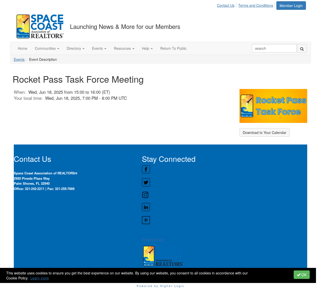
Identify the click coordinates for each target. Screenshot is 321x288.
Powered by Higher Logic (161, 286)
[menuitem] (227, 4)
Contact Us (225, 5)
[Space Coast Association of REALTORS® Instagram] (224, 194)
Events (19, 59)
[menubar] (246, 4)
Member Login (291, 5)
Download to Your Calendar (264, 132)
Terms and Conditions (255, 5)
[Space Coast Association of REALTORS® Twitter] (224, 182)
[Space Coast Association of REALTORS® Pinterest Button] (224, 220)
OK (303, 274)
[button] (47, 48)
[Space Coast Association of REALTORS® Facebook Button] (224, 169)
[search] (302, 48)
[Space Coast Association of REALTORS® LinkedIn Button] (224, 207)
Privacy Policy (153, 239)
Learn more (39, 277)
